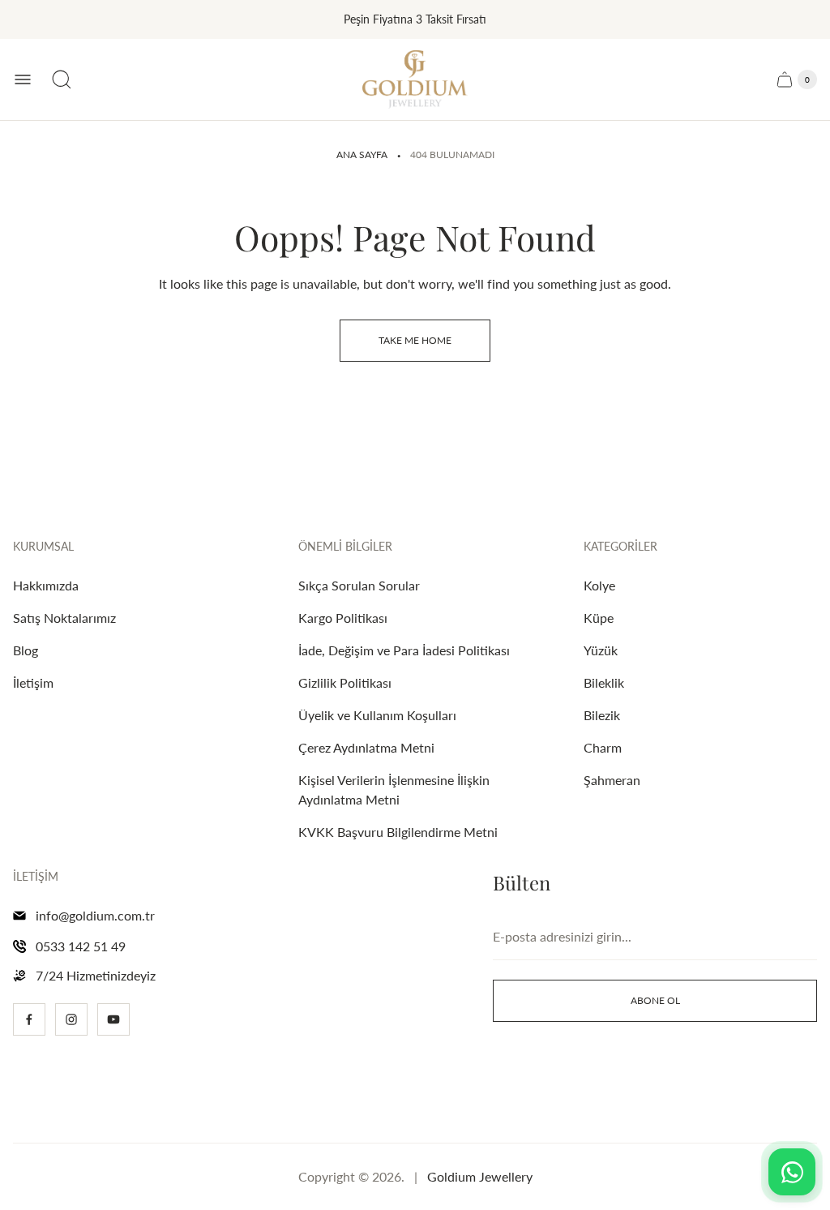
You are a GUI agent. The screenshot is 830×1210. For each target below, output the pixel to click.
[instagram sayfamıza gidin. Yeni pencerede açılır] (71, 1019)
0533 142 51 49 (81, 946)
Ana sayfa (361, 154)
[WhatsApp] (791, 1171)
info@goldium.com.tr (95, 915)
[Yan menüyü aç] (23, 79)
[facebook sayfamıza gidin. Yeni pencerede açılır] (29, 1019)
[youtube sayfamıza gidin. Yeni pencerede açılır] (113, 1019)
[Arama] (61, 79)
